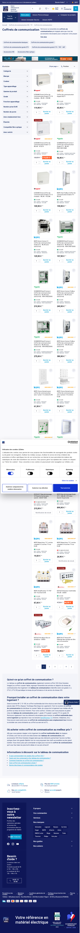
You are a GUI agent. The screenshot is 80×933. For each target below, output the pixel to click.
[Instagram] (13, 844)
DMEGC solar (39, 833)
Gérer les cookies (68, 480)
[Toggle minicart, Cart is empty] (75, 8)
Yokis (64, 833)
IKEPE (44, 830)
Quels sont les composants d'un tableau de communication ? (30, 758)
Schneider (38, 827)
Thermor (38, 836)
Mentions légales (21, 893)
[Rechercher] (40, 8)
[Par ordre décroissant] (62, 66)
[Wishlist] (47, 8)
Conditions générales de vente (37, 893)
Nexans (55, 827)
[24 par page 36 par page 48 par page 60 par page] (54, 66)
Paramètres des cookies (7, 893)
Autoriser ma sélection (40, 488)
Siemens (56, 833)
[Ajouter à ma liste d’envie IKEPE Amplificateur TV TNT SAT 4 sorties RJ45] (51, 570)
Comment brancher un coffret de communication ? (26, 760)
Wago (48, 833)
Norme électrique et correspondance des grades (26, 765)
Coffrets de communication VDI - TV (20, 25)
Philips (46, 836)
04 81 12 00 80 (16, 880)
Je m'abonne (16, 837)
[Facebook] (8, 844)
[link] (38, 667)
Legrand (47, 827)
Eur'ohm (64, 827)
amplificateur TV (46, 718)
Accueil (4, 25)
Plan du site (72, 893)
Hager (37, 830)
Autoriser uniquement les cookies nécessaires (14, 488)
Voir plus (43, 37)
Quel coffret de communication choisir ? (23, 763)
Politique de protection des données (57, 893)
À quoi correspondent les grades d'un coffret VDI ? (26, 756)
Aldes (59, 830)
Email (10, 837)
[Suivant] (71, 667)
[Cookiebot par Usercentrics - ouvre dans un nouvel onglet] (69, 442)
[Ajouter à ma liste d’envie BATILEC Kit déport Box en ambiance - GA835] (51, 617)
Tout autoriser (65, 488)
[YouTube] (17, 844)
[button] (49, 139)
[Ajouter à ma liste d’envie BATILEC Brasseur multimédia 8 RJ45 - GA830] (74, 570)
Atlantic (51, 830)
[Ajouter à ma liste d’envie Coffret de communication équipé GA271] (74, 74)
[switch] (30, 473)
